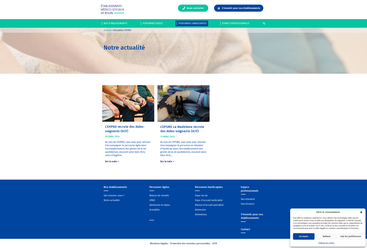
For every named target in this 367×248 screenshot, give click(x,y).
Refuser (327, 236)
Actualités (154, 209)
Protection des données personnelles (190, 243)
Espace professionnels (235, 23)
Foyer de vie (201, 195)
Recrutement (248, 199)
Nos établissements (115, 23)
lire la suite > (112, 161)
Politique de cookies (326, 243)
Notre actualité (112, 200)
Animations (201, 214)
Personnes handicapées (192, 23)
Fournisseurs (247, 203)
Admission (200, 209)
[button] (361, 212)
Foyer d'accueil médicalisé (208, 200)
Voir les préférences (350, 236)
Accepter (303, 236)
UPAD (152, 200)
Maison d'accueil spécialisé (209, 205)
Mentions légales (159, 243)
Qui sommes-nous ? (114, 195)
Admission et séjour (159, 205)
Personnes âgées (153, 23)
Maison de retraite (159, 195)
